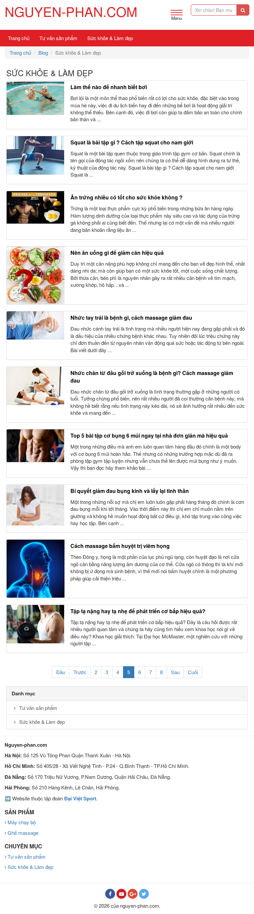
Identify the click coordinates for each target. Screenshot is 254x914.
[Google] (133, 894)
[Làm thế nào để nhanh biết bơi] (35, 98)
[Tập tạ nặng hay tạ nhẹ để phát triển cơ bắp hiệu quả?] (35, 624)
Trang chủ (18, 37)
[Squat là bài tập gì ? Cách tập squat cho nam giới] (35, 155)
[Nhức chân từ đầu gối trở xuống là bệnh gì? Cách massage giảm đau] (35, 386)
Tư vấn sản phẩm (58, 37)
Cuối (193, 672)
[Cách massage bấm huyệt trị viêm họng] (35, 569)
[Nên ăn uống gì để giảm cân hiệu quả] (35, 275)
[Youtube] (121, 894)
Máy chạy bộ (21, 822)
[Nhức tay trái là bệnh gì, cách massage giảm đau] (35, 325)
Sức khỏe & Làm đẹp (110, 37)
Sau (175, 672)
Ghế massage (22, 832)
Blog (43, 52)
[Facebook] (110, 894)
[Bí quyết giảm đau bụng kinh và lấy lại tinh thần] (35, 505)
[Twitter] (144, 894)
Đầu (60, 672)
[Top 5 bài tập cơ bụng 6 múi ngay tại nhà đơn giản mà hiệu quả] (35, 445)
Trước (79, 672)
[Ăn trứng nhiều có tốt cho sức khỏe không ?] (35, 207)
